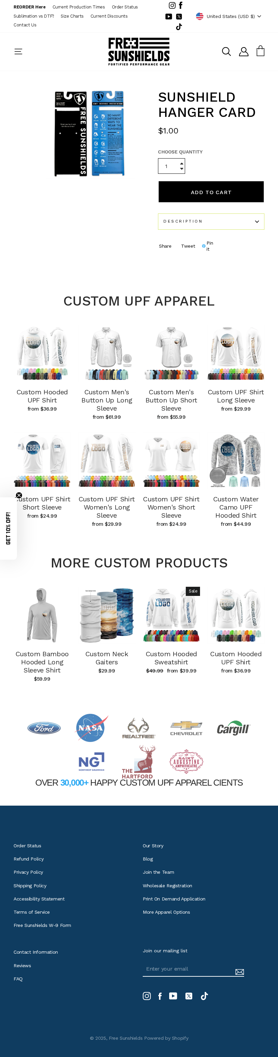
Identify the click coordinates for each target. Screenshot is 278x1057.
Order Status (125, 6)
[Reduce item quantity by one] (181, 169)
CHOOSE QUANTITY (180, 151)
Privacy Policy (28, 872)
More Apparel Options (166, 912)
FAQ (18, 978)
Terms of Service (32, 912)
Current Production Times (79, 6)
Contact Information (36, 952)
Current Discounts (109, 16)
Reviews (22, 965)
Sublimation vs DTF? (34, 16)
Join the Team (158, 872)
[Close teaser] (19, 495)
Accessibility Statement (39, 898)
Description (183, 221)
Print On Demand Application (174, 898)
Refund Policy (28, 859)
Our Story (153, 845)
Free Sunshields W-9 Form (42, 925)
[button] (8, 528)
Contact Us (25, 24)
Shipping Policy (30, 885)
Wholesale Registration (167, 885)
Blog (148, 859)
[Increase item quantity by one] (181, 164)
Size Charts (72, 16)
